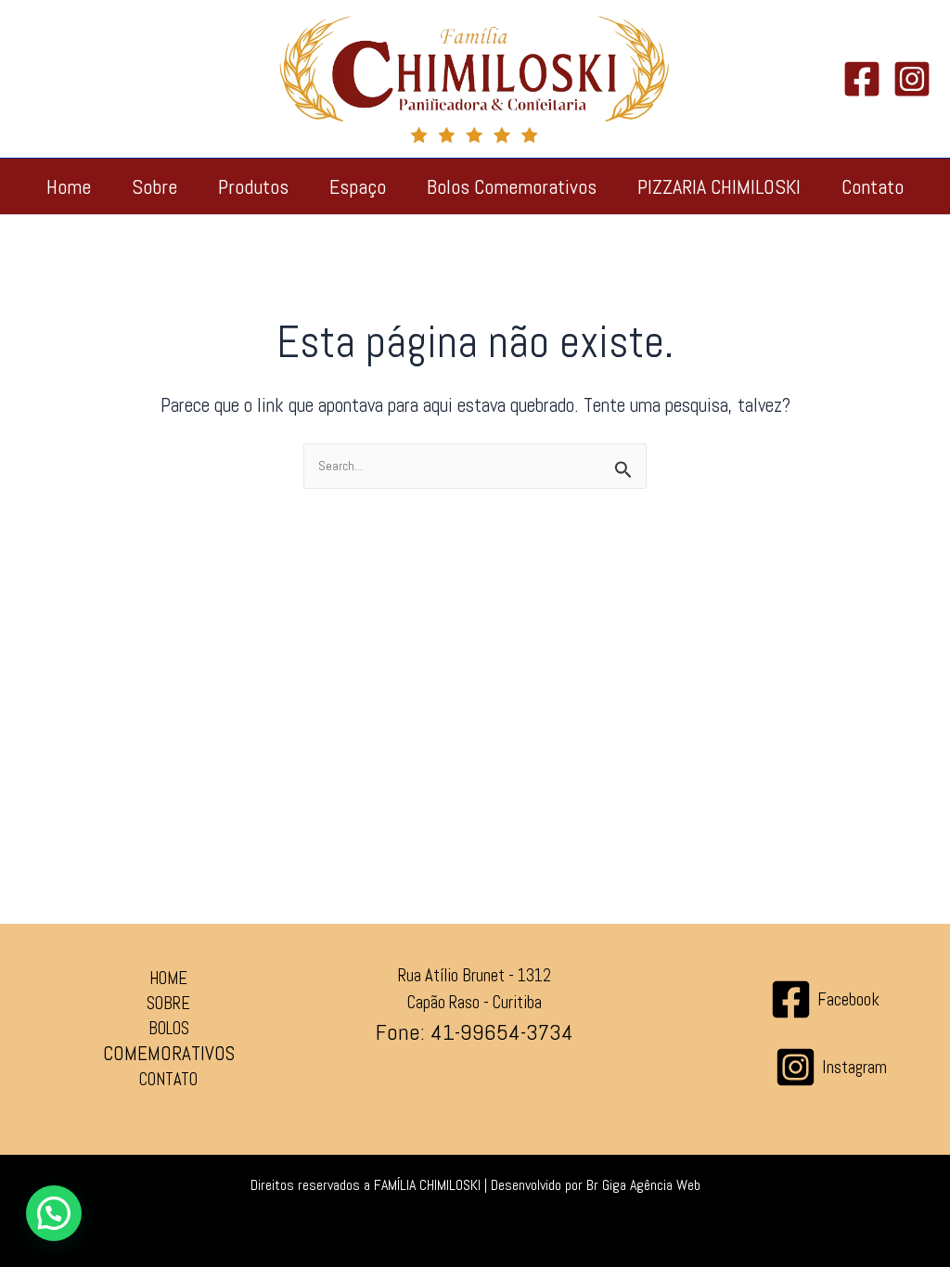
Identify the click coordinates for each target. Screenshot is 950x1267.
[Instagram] (911, 78)
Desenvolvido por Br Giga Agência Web (595, 1185)
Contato (872, 186)
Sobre (154, 186)
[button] (54, 1213)
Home (68, 186)
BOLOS (168, 1028)
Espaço (357, 186)
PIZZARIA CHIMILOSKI (719, 186)
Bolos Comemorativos (512, 186)
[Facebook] (861, 78)
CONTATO (168, 1080)
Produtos (253, 186)
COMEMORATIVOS (169, 1053)
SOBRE (168, 1003)
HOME (168, 978)
